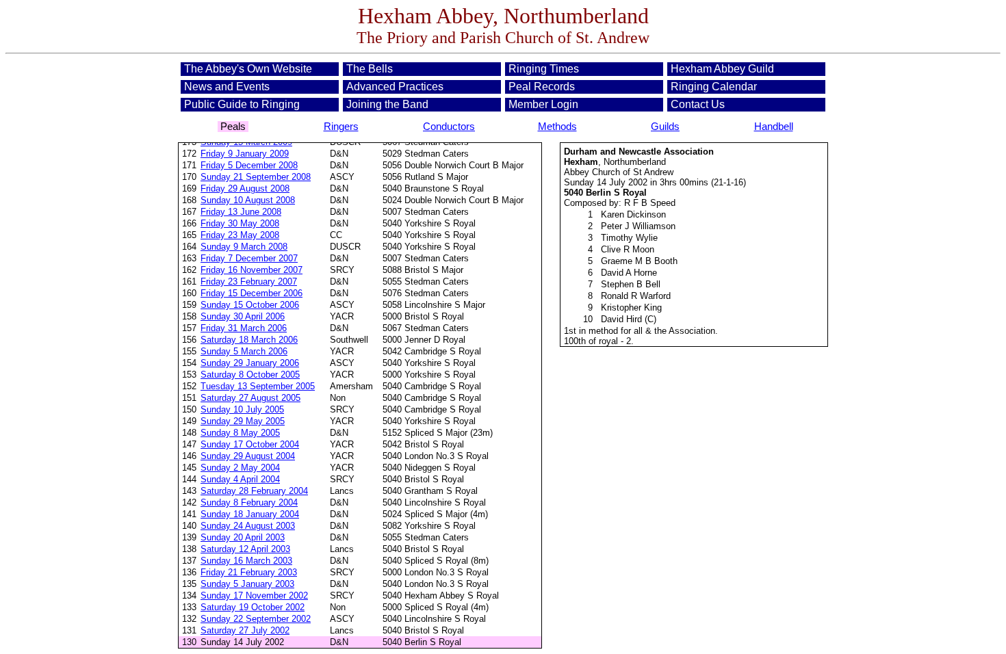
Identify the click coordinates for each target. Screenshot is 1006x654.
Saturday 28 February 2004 (254, 491)
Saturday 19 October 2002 (253, 607)
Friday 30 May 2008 (240, 223)
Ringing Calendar (714, 86)
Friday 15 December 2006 (251, 293)
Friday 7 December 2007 (249, 258)
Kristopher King (631, 307)
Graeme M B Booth (639, 261)
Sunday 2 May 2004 (240, 467)
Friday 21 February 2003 (249, 572)
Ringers (341, 126)
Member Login (543, 104)
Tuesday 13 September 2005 (258, 386)
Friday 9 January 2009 (245, 153)
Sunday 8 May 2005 (240, 433)
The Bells (369, 69)
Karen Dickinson (633, 214)
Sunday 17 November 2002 (254, 595)
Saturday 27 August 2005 (250, 398)
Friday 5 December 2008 (249, 165)
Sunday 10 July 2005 (242, 409)
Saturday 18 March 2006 (249, 340)
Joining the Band (387, 104)
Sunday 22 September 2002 (256, 619)
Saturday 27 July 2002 (245, 630)
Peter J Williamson (638, 226)
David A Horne (629, 272)
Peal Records (541, 86)
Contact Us (698, 104)
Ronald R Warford (636, 296)
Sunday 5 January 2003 (247, 584)
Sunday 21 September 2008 (256, 177)
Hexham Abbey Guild (722, 69)
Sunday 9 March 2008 (244, 246)
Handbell (773, 126)
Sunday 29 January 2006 (250, 363)
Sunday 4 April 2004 (240, 479)
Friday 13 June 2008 (241, 212)
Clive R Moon (627, 249)
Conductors (449, 126)
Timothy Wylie (629, 238)
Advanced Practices (394, 86)
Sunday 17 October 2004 (250, 444)
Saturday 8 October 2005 (250, 374)
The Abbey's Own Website (248, 69)
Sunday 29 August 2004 (248, 456)
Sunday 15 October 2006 (250, 305)
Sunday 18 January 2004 (250, 514)
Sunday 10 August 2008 (248, 200)
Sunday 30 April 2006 (243, 316)
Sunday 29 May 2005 (243, 421)
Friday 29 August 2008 (245, 188)
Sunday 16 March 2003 (246, 560)
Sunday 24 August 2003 (248, 526)
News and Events (227, 86)
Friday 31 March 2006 (244, 328)
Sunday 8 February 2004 (249, 502)
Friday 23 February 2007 (249, 281)
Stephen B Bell (630, 284)
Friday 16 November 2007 (251, 270)
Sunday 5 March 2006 (244, 351)
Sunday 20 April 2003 (243, 537)
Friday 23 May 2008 (240, 235)
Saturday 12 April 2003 (245, 549)
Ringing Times (543, 69)
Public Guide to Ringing (242, 104)
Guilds (665, 126)
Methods (557, 126)
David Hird (621, 319)
